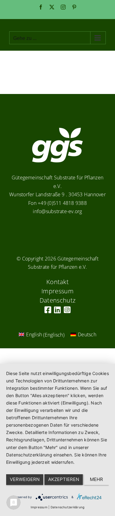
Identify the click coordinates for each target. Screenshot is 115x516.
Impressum (39, 507)
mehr (96, 479)
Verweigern (25, 479)
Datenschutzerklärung (68, 507)
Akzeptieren (63, 479)
